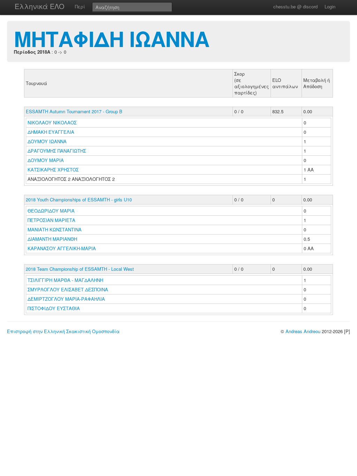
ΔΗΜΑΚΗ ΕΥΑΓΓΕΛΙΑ (52, 132)
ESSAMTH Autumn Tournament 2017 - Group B (74, 111)
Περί (80, 6)
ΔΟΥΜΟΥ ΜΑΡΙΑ (46, 160)
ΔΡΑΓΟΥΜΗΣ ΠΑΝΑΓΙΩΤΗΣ (58, 150)
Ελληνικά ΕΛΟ (39, 6)
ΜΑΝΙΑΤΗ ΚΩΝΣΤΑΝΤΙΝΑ (55, 229)
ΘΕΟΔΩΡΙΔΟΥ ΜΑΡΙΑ (52, 210)
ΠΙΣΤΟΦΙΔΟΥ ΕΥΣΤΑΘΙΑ (54, 308)
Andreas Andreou (303, 331)
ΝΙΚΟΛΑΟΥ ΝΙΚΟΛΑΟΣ (53, 122)
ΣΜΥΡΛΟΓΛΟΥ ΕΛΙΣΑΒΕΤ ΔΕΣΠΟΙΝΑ (68, 289)
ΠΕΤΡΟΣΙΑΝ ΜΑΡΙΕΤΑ (52, 220)
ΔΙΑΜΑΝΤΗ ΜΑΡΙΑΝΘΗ (53, 239)
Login (330, 6)
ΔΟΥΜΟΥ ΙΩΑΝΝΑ (48, 141)
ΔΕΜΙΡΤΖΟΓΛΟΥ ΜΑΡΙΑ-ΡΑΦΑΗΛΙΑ (67, 298)
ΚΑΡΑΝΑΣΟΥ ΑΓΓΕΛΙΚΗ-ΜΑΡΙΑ (62, 248)
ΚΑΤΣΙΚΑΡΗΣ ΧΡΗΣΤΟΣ (54, 169)
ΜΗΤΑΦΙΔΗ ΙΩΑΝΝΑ (111, 38)
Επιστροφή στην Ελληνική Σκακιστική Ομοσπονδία (63, 331)
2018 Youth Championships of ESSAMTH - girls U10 (79, 199)
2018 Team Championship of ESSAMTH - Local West (80, 269)
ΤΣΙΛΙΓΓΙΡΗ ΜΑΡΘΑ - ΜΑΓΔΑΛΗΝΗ (66, 280)
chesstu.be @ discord (295, 6)
